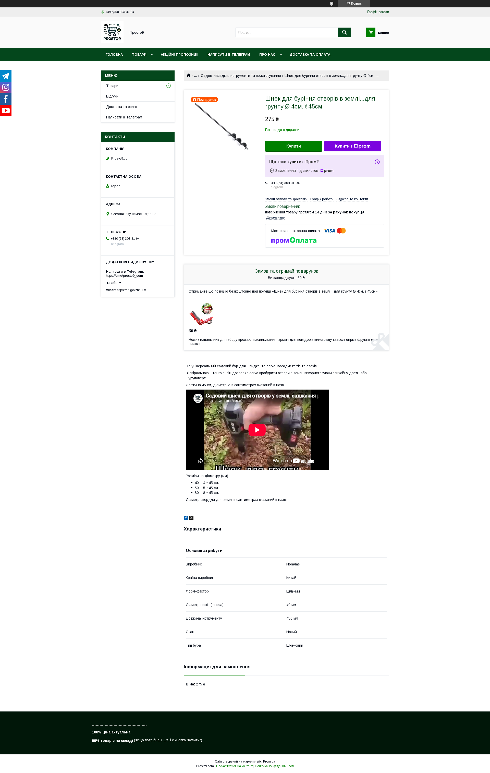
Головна (114, 54)
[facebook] (186, 518)
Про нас (267, 54)
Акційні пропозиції (179, 54)
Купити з (344, 146)
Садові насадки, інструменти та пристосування (241, 76)
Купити (293, 146)
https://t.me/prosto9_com (124, 275)
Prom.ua (269, 761)
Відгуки (112, 96)
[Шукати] (344, 32)
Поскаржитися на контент (234, 766)
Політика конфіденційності (274, 766)
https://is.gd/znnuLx (131, 290)
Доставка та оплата (310, 54)
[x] (191, 518)
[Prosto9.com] (112, 41)
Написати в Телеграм (228, 54)
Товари (139, 54)
